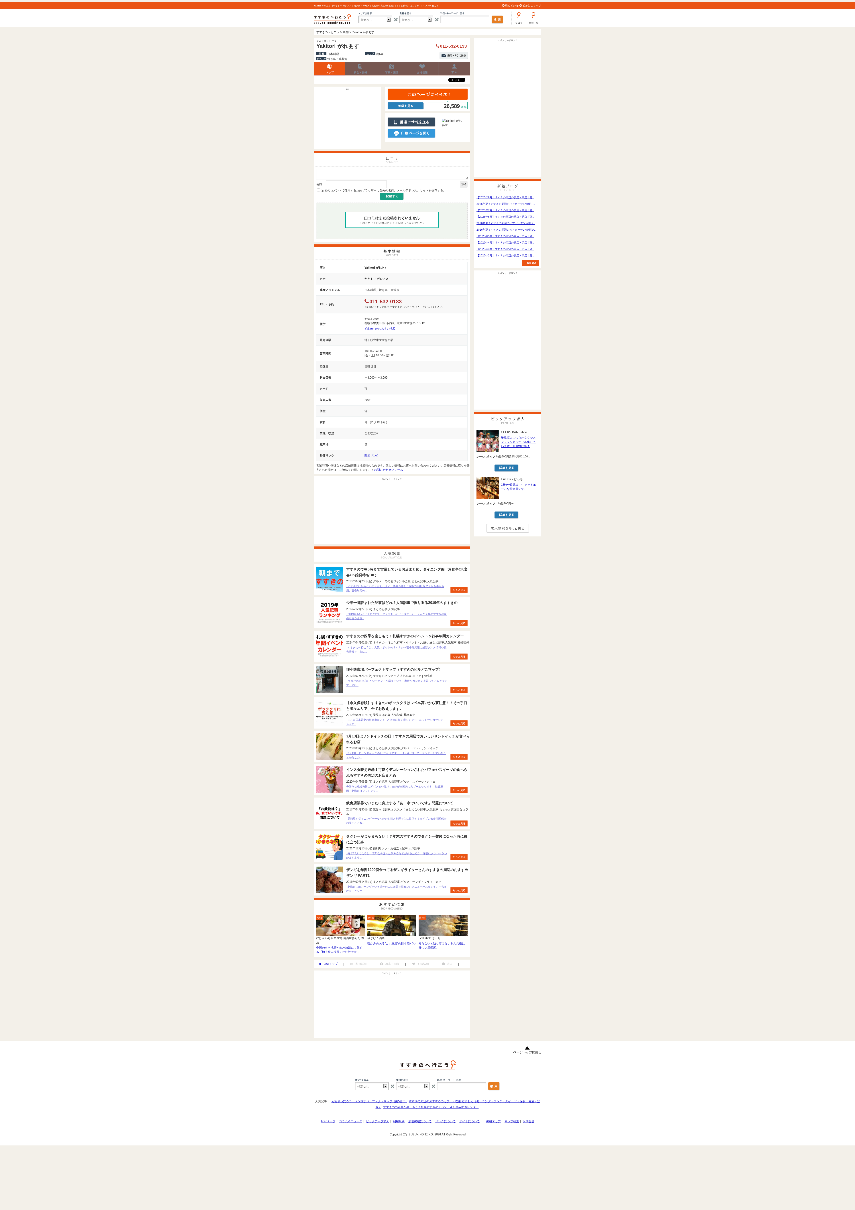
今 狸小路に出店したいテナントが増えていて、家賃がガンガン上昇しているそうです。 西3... (396, 683)
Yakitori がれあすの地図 (380, 328)
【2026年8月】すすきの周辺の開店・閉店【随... (505, 197)
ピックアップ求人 (377, 1121)
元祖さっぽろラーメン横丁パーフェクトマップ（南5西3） (369, 1101)
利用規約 (399, 1121)
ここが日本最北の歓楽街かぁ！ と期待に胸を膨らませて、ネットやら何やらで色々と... (394, 722)
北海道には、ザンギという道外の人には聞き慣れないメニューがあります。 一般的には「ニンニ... (396, 889)
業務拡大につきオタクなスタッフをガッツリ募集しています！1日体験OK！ (518, 442)
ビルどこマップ (531, 5)
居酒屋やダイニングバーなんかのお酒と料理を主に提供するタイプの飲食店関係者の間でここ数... (396, 820)
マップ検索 (512, 1121)
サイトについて (469, 1121)
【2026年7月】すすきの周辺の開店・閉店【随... (505, 210)
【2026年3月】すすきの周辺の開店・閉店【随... (505, 249)
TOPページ (328, 1121)
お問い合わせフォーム (388, 469)
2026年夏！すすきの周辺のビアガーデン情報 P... (505, 203)
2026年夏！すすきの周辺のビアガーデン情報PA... (506, 229)
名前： (320, 184)
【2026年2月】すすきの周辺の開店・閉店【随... (505, 255)
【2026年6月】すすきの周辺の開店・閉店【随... (505, 216)
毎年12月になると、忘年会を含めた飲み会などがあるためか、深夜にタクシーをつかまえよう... (396, 855)
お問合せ (528, 1121)
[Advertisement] (347, 120)
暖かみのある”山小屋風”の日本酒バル (391, 943)
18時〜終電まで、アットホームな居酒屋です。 (518, 487)
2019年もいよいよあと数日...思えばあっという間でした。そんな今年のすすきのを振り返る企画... (396, 616)
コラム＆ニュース (350, 1121)
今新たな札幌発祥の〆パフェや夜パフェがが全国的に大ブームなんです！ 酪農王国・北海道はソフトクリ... (394, 788)
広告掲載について (420, 1121)
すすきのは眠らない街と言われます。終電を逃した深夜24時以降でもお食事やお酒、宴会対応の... (395, 588)
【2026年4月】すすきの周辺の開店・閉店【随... (505, 242)
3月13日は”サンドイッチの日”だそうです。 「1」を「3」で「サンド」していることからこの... (396, 755)
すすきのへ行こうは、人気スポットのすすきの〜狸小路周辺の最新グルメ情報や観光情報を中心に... (396, 649)
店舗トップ (329, 68)
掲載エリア (493, 1121)
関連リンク (371, 455)
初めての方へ (513, 5)
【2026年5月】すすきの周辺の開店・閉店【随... (505, 236)
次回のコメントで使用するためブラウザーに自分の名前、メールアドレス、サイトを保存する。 (384, 190)
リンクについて (445, 1121)
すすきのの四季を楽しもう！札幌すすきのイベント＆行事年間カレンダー (431, 1107)
